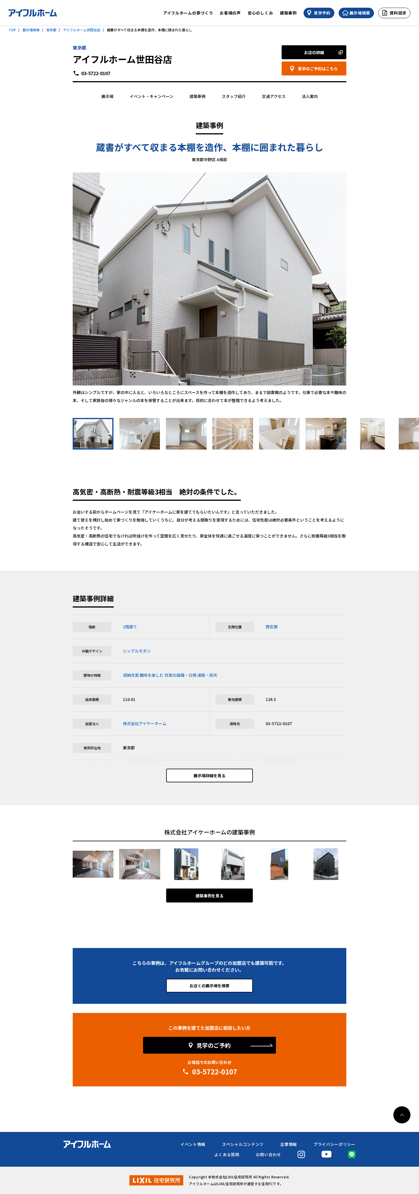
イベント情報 (193, 1144)
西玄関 (272, 626)
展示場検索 (31, 29)
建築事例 (288, 13)
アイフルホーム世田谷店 (81, 29)
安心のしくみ (260, 13)
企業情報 (288, 1144)
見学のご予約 (213, 1045)
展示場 (107, 96)
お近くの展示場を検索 (209, 985)
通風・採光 (207, 675)
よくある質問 (226, 1154)
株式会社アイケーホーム (144, 723)
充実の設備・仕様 (180, 675)
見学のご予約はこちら (318, 68)
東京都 (51, 29)
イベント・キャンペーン (151, 96)
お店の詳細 (314, 52)
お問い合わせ (268, 1154)
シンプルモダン (137, 651)
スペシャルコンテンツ (243, 1144)
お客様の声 (230, 13)
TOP (12, 29)
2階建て (130, 626)
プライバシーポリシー (334, 1144)
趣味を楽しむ (152, 675)
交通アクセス (274, 96)
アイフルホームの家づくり (188, 13)
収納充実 (131, 675)
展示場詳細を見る (209, 775)
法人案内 (310, 96)
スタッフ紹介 (234, 96)
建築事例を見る (209, 895)
